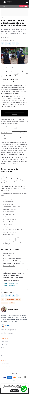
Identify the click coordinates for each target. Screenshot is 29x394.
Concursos (3, 350)
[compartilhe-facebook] (6, 43)
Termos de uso (4, 355)
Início (2, 18)
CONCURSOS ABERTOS (11, 283)
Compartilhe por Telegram (11, 82)
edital (16, 74)
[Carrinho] (27, 2)
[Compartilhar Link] (17, 43)
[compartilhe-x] (13, 43)
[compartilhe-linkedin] (9, 43)
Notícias (8, 18)
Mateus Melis (6, 36)
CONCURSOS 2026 (9, 285)
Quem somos (4, 344)
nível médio (14, 261)
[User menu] (23, 2)
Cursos (2, 347)
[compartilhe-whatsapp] (2, 43)
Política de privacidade (5, 352)
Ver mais (14, 367)
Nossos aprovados (4, 341)
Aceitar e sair (14, 390)
